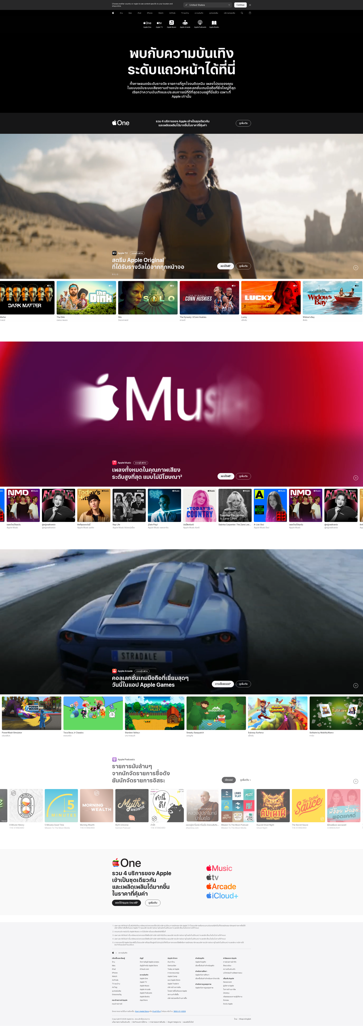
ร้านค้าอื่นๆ (156, 1011)
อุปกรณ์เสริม (116, 991)
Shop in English (245, 1019)
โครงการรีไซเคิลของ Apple (177, 991)
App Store (144, 1000)
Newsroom (227, 982)
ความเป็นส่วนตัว (229, 969)
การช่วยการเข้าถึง (229, 962)
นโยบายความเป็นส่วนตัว (121, 1022)
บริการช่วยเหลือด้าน (177, 998)
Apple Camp (172, 976)
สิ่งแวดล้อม (227, 965)
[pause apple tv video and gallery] (355, 267)
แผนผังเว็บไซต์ (188, 1022)
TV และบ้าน (116, 983)
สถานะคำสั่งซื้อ (173, 994)
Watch (114, 976)
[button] (207, 5)
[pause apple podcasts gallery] (355, 781)
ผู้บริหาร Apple (228, 985)
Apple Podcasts (146, 993)
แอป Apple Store (174, 980)
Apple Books (145, 996)
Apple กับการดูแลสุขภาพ (204, 987)
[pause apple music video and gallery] (355, 477)
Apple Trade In (173, 983)
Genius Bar (172, 965)
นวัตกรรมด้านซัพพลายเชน (232, 973)
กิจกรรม (226, 1000)
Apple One (144, 978)
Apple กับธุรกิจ (200, 962)
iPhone (115, 973)
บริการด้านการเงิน (174, 987)
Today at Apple (173, 969)
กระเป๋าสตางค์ (117, 1004)
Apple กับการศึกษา (202, 975)
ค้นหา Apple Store (142, 1011)
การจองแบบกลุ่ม (173, 973)
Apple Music (144, 985)
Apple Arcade (145, 989)
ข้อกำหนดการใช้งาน (139, 1022)
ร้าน (113, 962)
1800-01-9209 (179, 1011)
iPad (114, 969)
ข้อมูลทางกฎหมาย (174, 1022)
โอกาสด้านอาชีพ (229, 989)
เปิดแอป (229, 780)
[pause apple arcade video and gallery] (355, 685)
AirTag (114, 987)
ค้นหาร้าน (171, 962)
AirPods (115, 980)
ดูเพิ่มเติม (243, 123)
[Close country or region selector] (250, 5)
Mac (113, 965)
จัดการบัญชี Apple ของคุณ (149, 962)
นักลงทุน (226, 993)
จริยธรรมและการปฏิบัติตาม (232, 996)
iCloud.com (144, 969)
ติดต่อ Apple (228, 1004)
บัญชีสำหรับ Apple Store (149, 965)
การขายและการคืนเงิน (157, 1022)
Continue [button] (240, 5)
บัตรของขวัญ (117, 994)
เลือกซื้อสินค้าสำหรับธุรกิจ (204, 965)
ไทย (235, 1019)
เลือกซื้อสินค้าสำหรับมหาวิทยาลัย (207, 978)
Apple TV (143, 982)
